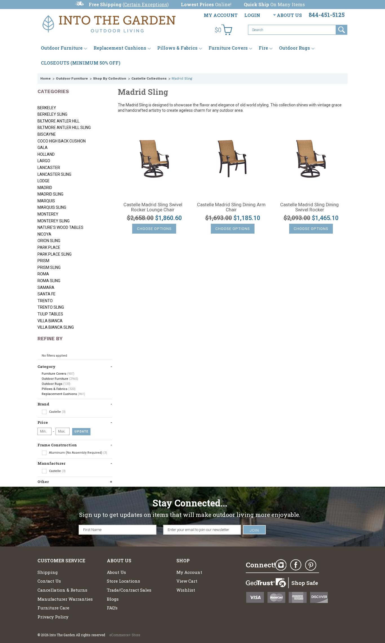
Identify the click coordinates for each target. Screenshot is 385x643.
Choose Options (154, 229)
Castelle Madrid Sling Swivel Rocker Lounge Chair (152, 207)
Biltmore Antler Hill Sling (64, 127)
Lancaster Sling (54, 174)
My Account (221, 15)
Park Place (48, 247)
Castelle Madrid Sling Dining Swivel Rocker (309, 207)
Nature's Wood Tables (60, 227)
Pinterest (310, 565)
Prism (43, 260)
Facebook (295, 565)
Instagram (280, 565)
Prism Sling (49, 267)
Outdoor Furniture (62, 48)
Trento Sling (50, 307)
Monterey (47, 214)
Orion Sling (48, 240)
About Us (289, 15)
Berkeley (46, 108)
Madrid (44, 187)
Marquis (46, 201)
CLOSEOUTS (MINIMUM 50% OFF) (80, 63)
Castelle (57, 412)
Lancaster (48, 167)
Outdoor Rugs (294, 48)
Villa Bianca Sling (55, 327)
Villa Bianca (50, 321)
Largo (43, 161)
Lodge (43, 181)
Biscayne (46, 134)
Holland (46, 154)
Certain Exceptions (145, 4)
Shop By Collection (109, 78)
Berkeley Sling (52, 114)
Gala (42, 147)
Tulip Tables (50, 314)
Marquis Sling (51, 207)
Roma (43, 274)
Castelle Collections (149, 78)
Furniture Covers (228, 48)
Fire (263, 48)
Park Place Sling (54, 254)
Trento (45, 301)
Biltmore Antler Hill (58, 121)
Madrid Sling (50, 194)
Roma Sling (48, 280)
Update (81, 431)
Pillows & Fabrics (177, 48)
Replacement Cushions (120, 48)
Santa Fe (46, 294)
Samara (45, 287)
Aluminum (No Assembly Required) (77, 453)
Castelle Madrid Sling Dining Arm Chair (231, 207)
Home (45, 78)
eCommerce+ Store (124, 635)
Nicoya (44, 234)
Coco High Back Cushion (61, 141)
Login (252, 15)
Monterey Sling (53, 221)
